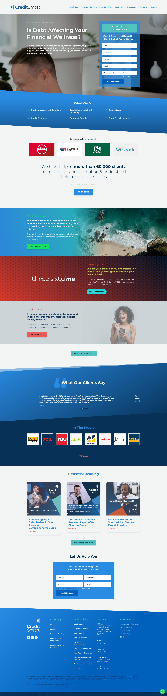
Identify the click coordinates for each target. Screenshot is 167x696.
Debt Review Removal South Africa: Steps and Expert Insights (122, 522)
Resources (131, 7)
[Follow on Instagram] (32, 637)
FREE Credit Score (96, 292)
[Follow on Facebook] (28, 637)
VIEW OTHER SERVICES (83, 353)
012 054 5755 (102, 643)
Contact (154, 7)
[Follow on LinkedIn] (36, 637)
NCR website (107, 680)
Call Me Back (113, 82)
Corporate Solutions (89, 7)
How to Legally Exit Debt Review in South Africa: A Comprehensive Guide (42, 523)
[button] (80, 408)
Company (143, 7)
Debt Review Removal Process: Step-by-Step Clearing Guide (82, 522)
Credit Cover (120, 7)
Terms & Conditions (130, 77)
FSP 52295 (129, 676)
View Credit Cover (37, 334)
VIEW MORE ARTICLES (83, 543)
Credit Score (75, 7)
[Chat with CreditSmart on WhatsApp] (162, 691)
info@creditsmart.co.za (105, 652)
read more (32, 531)
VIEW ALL (83, 456)
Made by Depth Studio (133, 694)
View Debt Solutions (38, 246)
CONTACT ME (83, 192)
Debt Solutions (105, 7)
